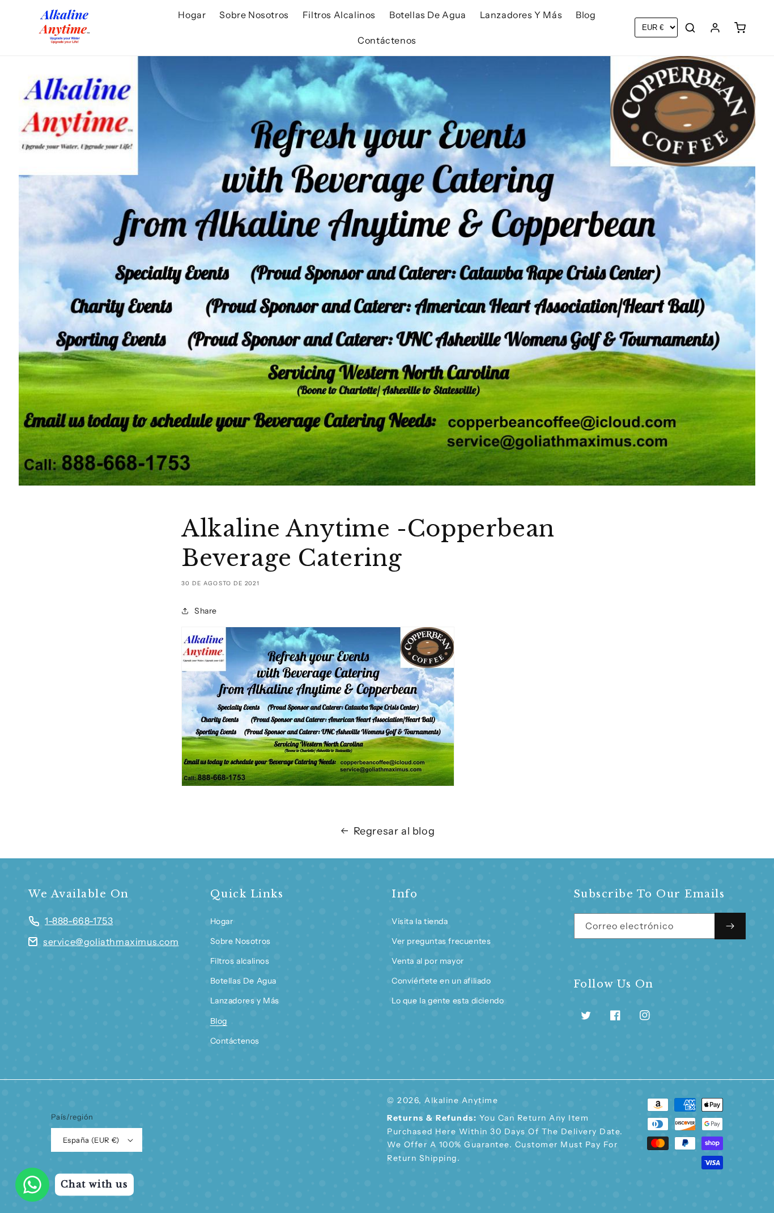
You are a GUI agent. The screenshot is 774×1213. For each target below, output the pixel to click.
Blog (218, 1021)
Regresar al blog (394, 831)
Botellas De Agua (243, 981)
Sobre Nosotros (240, 941)
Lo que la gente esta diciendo (448, 1000)
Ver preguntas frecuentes (441, 941)
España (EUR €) (91, 1139)
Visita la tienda (420, 921)
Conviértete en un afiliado (441, 981)
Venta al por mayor (428, 961)
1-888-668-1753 (79, 920)
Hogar (221, 921)
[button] (690, 27)
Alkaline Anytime (461, 1100)
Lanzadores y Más (245, 1000)
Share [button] (205, 611)
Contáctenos (235, 1041)
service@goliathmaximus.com (111, 941)
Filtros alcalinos (240, 961)
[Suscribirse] (730, 926)
